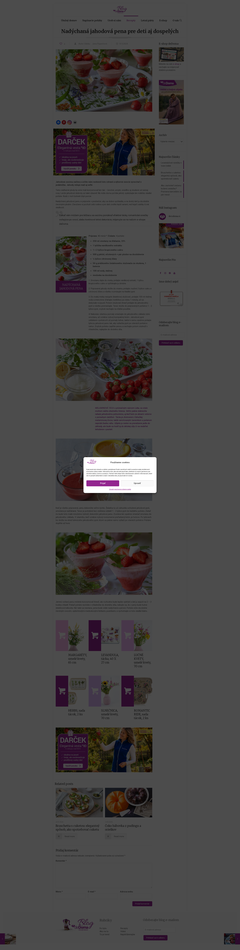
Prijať (102, 483)
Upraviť (137, 483)
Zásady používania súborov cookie (120, 489)
